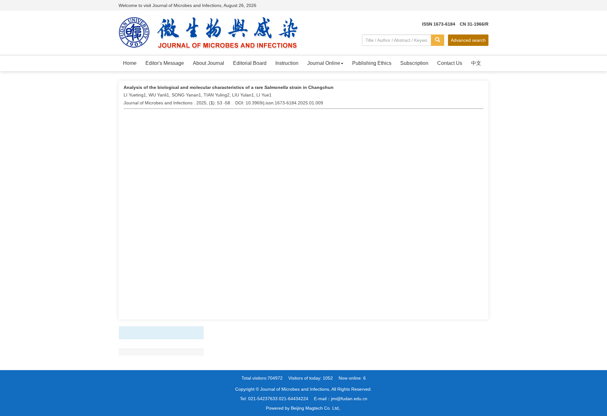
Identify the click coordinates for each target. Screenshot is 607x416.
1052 (328, 378)
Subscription (414, 63)
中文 (476, 63)
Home (130, 63)
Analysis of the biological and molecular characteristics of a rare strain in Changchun (229, 87)
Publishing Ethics (371, 63)
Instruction (286, 63)
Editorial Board (250, 63)
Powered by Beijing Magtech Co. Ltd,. (303, 408)
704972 (275, 378)
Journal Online (323, 63)
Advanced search (468, 40)
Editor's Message (164, 63)
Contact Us (449, 63)
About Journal (208, 63)
